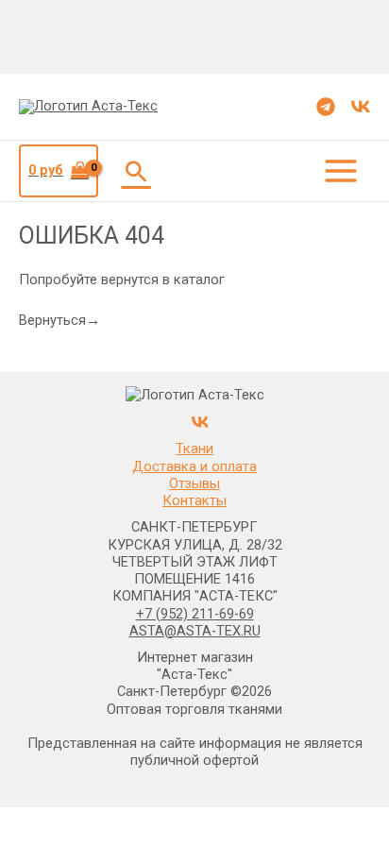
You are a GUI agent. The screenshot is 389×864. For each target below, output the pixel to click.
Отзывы (194, 483)
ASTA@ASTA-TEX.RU (195, 630)
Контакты (194, 500)
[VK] (360, 106)
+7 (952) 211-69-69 (195, 613)
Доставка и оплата (194, 466)
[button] (136, 171)
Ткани (194, 448)
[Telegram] (325, 106)
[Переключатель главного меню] (341, 171)
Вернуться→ (59, 320)
